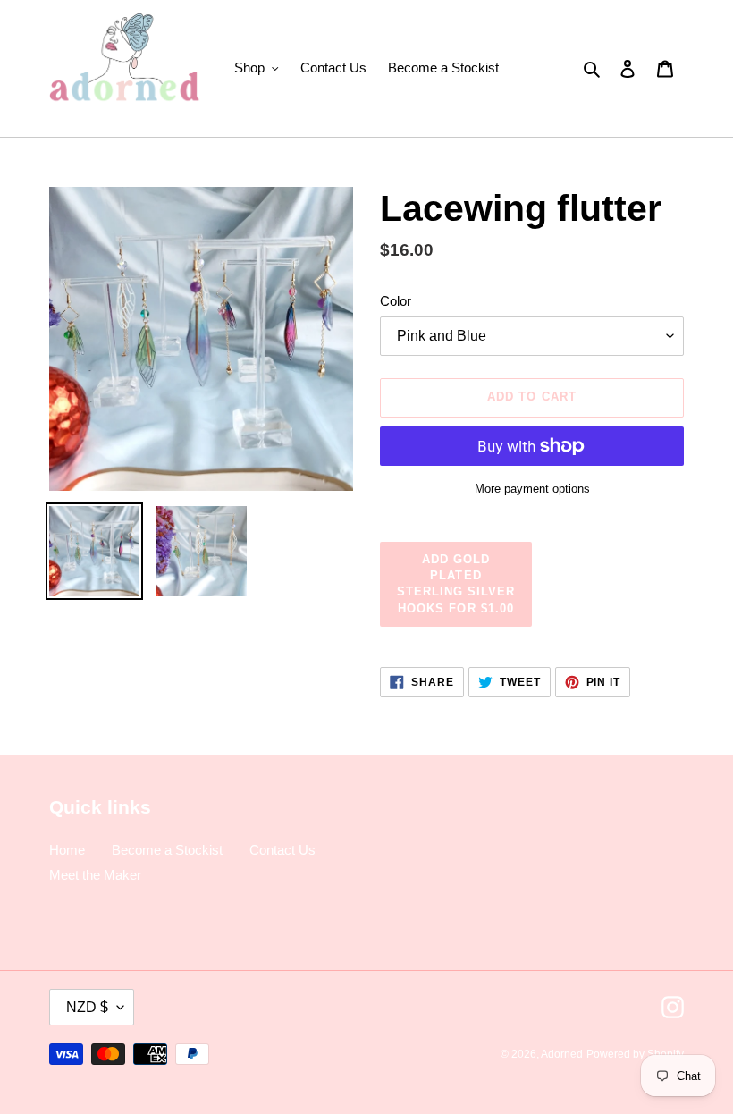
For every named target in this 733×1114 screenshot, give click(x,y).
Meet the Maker (95, 874)
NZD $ (87, 1007)
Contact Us (282, 849)
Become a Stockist (167, 849)
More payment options (532, 488)
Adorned (562, 1054)
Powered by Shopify (635, 1054)
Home (67, 849)
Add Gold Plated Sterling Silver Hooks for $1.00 (456, 584)
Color (395, 300)
